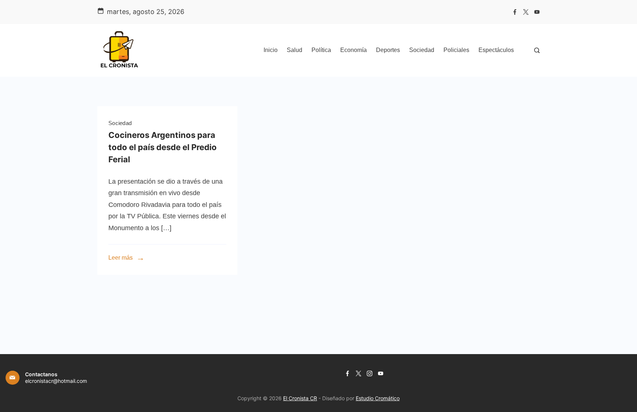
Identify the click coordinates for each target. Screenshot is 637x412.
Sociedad (421, 50)
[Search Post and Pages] (537, 50)
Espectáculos (496, 50)
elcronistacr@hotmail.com (56, 381)
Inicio (271, 50)
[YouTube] (537, 12)
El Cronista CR (300, 398)
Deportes (388, 50)
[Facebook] (515, 12)
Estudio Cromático (378, 398)
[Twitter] (526, 12)
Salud (294, 50)
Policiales (456, 50)
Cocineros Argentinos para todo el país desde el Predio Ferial (162, 147)
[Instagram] (369, 373)
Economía (353, 50)
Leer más (120, 258)
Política (321, 50)
